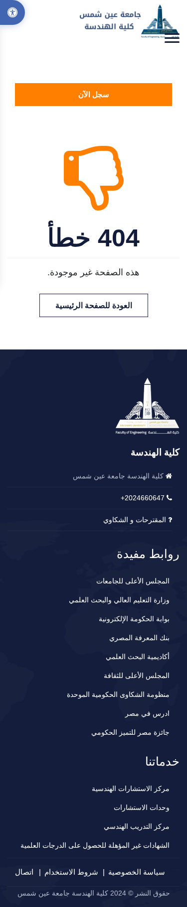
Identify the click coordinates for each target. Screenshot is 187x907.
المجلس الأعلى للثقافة (137, 676)
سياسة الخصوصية (136, 872)
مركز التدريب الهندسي (137, 826)
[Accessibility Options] (12, 12)
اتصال (24, 872)
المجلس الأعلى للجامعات (133, 581)
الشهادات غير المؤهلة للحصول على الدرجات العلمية (95, 845)
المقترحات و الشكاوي (134, 520)
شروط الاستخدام (71, 872)
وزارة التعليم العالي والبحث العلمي (119, 600)
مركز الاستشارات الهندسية (131, 789)
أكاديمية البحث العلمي (138, 657)
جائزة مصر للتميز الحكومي (130, 732)
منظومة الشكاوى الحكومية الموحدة (118, 694)
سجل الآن (93, 94)
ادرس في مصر (147, 713)
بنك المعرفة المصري (139, 638)
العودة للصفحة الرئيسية (93, 305)
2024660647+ (143, 498)
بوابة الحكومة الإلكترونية (134, 619)
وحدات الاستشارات (142, 807)
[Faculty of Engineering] (130, 21)
